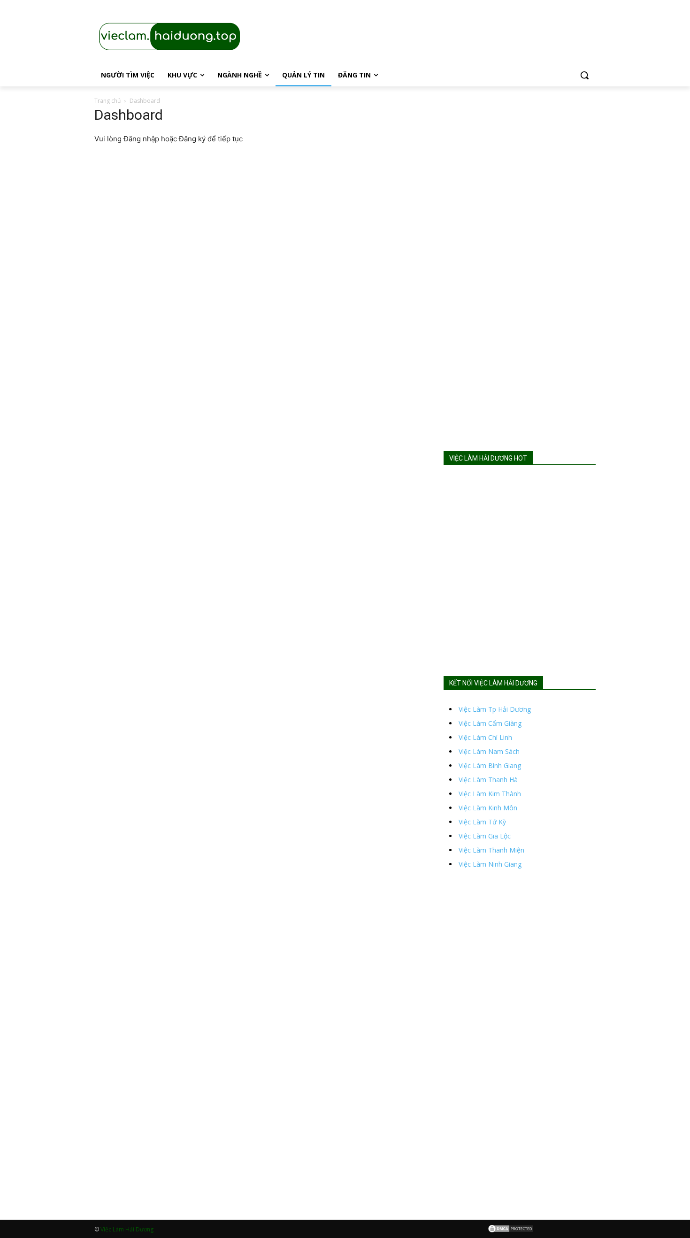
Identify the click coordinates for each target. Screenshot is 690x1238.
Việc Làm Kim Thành (490, 793)
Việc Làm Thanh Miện (491, 850)
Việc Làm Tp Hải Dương (495, 709)
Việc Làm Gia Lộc (485, 835)
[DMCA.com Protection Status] (510, 1230)
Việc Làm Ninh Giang (490, 864)
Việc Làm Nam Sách (489, 751)
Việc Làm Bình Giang (490, 765)
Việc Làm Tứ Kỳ (482, 821)
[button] (584, 75)
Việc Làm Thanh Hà (488, 779)
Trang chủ (107, 101)
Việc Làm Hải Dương (126, 1229)
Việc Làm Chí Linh (485, 737)
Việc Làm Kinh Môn (488, 807)
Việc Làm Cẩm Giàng (490, 723)
